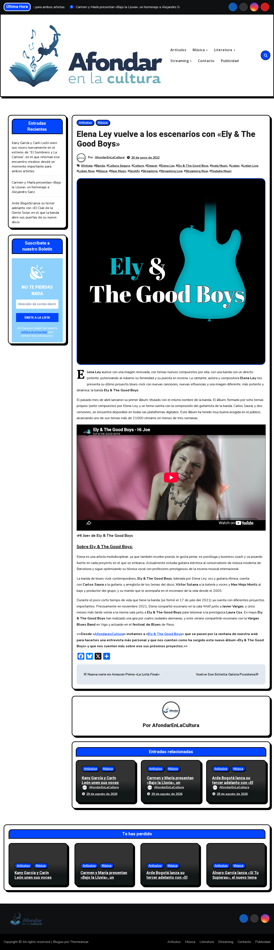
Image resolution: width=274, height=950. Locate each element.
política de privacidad (34, 332)
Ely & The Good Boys (192, 166)
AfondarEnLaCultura (110, 157)
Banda (100, 166)
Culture (138, 166)
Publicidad (230, 60)
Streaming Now (197, 171)
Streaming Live (171, 171)
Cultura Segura (119, 166)
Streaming (180, 60)
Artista (87, 166)
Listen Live (250, 166)
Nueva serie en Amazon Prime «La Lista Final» (123, 674)
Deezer (152, 166)
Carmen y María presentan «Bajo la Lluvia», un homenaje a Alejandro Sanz (36, 187)
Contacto (206, 60)
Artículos (178, 50)
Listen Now (86, 171)
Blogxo (58, 942)
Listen (235, 166)
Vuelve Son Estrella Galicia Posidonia (225, 674)
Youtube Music (221, 171)
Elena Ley (167, 166)
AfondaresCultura (109, 634)
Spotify (134, 171)
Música (199, 50)
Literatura (223, 50)
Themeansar (79, 942)
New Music (118, 171)
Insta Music (219, 166)
